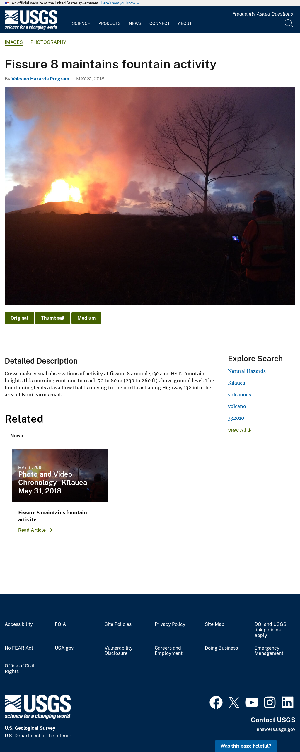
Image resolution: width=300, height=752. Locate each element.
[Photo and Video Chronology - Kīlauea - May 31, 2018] (60, 475)
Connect (159, 23)
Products (109, 23)
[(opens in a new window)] (216, 702)
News (135, 23)
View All (238, 430)
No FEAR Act (19, 648)
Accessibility (19, 624)
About (185, 23)
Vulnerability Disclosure (119, 651)
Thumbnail (52, 318)
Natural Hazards (247, 371)
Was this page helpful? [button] (246, 746)
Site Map (214, 624)
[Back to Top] (278, 730)
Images (14, 42)
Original (19, 318)
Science (81, 23)
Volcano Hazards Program (40, 79)
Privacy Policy (170, 624)
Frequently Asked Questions (262, 14)
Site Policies (118, 624)
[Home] (31, 28)
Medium (86, 318)
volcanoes (239, 394)
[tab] (16, 435)
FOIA (60, 624)
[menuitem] (81, 20)
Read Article (32, 530)
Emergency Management (269, 651)
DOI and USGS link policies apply (271, 630)
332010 (236, 418)
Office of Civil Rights (19, 668)
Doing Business (221, 648)
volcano (237, 406)
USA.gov (64, 648)
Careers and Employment (169, 651)
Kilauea (236, 383)
